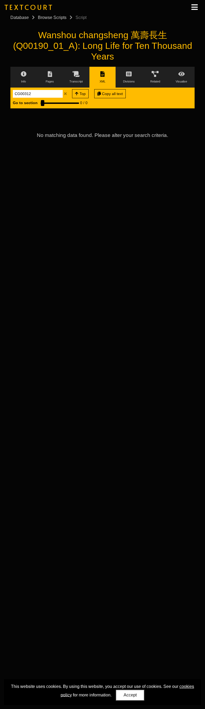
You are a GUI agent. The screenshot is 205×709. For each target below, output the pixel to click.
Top (82, 94)
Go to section (25, 103)
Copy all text (112, 94)
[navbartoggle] (194, 7)
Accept (130, 695)
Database (19, 17)
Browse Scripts (52, 17)
